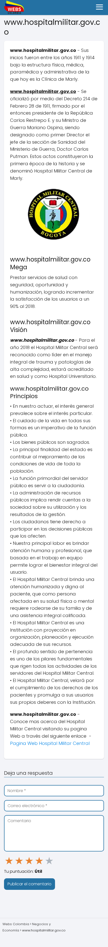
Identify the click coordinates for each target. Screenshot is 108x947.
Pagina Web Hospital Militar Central (50, 743)
